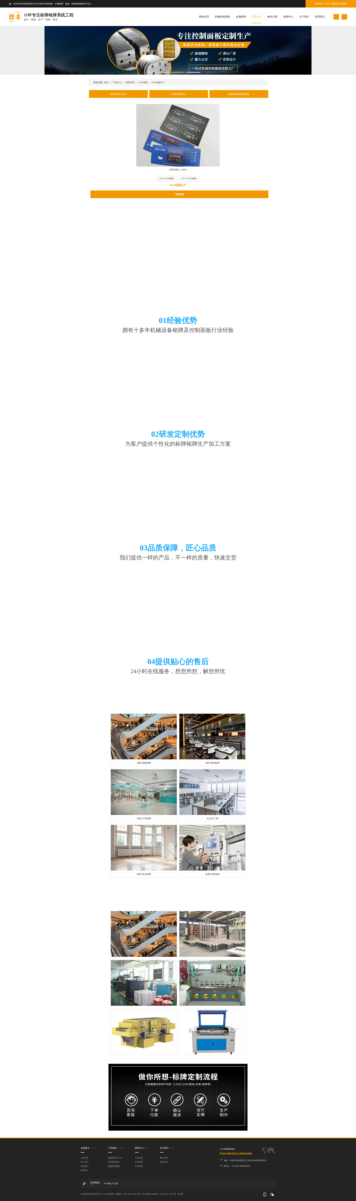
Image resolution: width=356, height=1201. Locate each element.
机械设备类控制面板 (239, 94)
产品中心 (257, 16)
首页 (106, 82)
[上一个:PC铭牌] (167, 179)
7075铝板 (107, 1184)
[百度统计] (155, 1194)
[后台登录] (146, 1194)
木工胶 (115, 1184)
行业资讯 (139, 1162)
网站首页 (204, 16)
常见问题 (139, 1166)
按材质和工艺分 (118, 94)
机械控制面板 (222, 16)
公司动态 (139, 1158)
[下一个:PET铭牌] (188, 179)
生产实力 (84, 1162)
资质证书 (164, 1162)
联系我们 (320, 16)
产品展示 (116, 1148)
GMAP (172, 1194)
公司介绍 (84, 1158)
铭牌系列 (130, 82)
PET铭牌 (143, 82)
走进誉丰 (89, 1148)
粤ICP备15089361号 (132, 1194)
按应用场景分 (178, 94)
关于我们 (304, 16)
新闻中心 (288, 16)
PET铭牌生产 (158, 82)
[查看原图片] (174, 170)
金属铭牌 (241, 16)
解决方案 (273, 16)
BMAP (163, 1194)
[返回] (184, 170)
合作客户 (84, 1166)
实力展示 (167, 1148)
